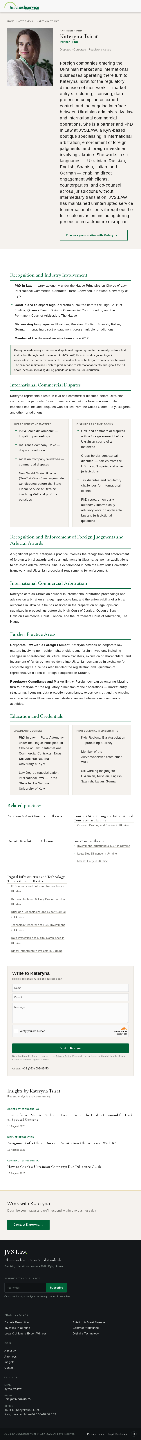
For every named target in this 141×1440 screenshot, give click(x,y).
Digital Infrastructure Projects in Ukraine (36, 950)
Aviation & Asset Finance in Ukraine (35, 816)
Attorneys (25, 21)
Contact (9, 1367)
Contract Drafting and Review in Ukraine (103, 825)
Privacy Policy (63, 1056)
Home (11, 21)
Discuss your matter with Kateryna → (93, 235)
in (134, 1434)
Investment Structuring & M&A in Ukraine (103, 845)
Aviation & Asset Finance (89, 1322)
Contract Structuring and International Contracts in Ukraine (103, 818)
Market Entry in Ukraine (92, 861)
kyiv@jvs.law (12, 1389)
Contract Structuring (86, 1327)
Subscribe (56, 1287)
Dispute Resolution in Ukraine (30, 841)
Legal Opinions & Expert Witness (25, 1333)
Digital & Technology (86, 1333)
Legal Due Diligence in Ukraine (97, 853)
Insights (9, 1362)
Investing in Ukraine (89, 841)
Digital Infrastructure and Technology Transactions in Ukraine (36, 879)
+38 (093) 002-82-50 (35, 1068)
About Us (10, 1350)
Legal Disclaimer (41, 1059)
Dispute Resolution (16, 1322)
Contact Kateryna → (28, 1224)
